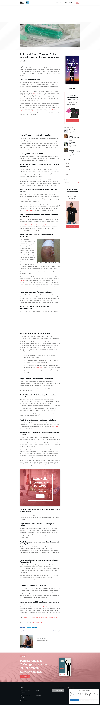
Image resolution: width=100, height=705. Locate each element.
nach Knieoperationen (36, 622)
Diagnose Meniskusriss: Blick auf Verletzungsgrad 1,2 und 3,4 (74, 136)
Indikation (57, 173)
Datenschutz (86, 702)
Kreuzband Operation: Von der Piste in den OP (74, 130)
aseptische (22, 280)
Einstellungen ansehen (93, 700)
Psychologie (68, 171)
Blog (21, 689)
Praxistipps (68, 169)
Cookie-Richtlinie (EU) (25, 690)
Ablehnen (83, 700)
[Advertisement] (50, 13)
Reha (67, 174)
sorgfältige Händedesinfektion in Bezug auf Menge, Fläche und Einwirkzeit (38, 225)
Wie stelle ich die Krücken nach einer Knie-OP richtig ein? (73, 144)
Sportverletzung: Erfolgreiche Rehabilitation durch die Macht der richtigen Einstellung (74, 151)
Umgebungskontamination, (28, 210)
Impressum (91, 702)
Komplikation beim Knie (42, 606)
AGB (21, 694)
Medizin (67, 163)
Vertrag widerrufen (24, 700)
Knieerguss (35, 93)
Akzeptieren (74, 700)
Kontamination (54, 426)
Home (21, 687)
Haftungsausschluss (25, 695)
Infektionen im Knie (35, 88)
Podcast (67, 166)
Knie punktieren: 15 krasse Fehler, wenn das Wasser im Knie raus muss (39, 55)
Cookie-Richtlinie (79, 702)
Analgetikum (40, 367)
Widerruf (22, 699)
